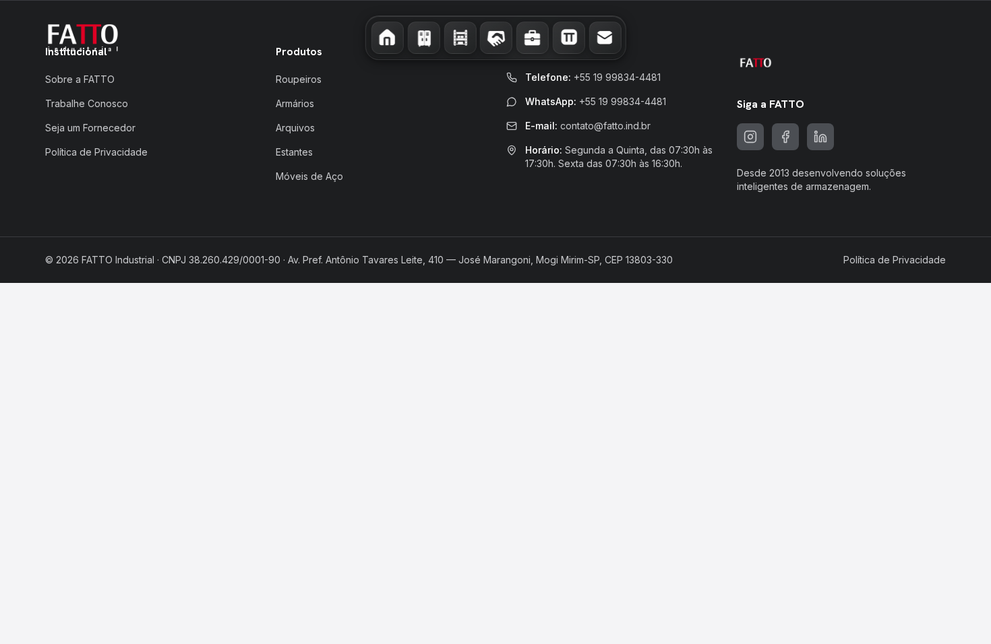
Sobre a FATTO (80, 79)
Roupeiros (299, 79)
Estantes (294, 152)
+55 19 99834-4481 (617, 77)
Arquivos (295, 127)
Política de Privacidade (96, 152)
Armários (295, 103)
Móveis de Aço (309, 176)
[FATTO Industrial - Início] (83, 37)
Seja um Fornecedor (90, 127)
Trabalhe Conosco (86, 103)
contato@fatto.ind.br (605, 125)
